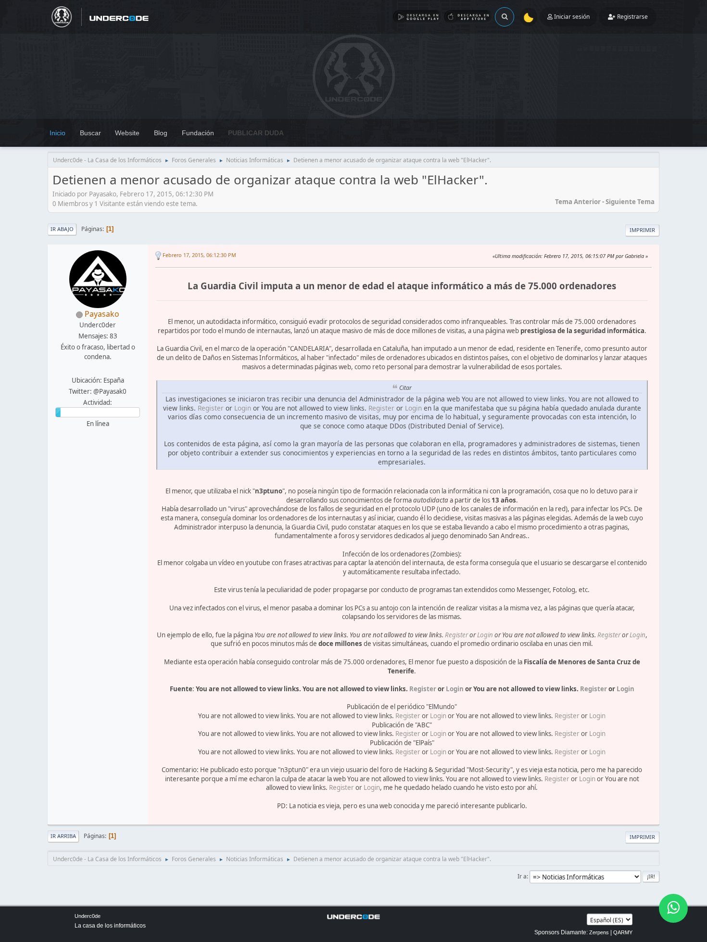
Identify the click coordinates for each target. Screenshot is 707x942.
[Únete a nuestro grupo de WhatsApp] (673, 908)
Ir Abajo (62, 228)
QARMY (622, 932)
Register (211, 408)
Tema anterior (578, 201)
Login (242, 408)
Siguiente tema (630, 201)
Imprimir (642, 229)
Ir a (522, 876)
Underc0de (88, 916)
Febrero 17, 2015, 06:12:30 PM (199, 254)
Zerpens (599, 932)
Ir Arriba (63, 835)
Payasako (102, 314)
